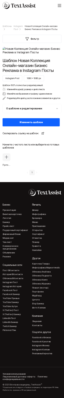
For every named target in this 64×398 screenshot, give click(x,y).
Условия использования (14, 374)
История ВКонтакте (13, 274)
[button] (32, 108)
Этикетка (37, 238)
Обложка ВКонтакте (13, 278)
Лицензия (36, 321)
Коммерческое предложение (10, 247)
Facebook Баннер (11, 294)
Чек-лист (7, 242)
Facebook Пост (10, 290)
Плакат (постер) (40, 287)
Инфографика (39, 214)
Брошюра (37, 218)
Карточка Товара (40, 263)
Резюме (7, 256)
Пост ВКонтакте (11, 270)
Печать (36, 204)
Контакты (37, 325)
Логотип (7, 218)
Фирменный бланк (12, 234)
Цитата (36, 299)
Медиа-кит (8, 238)
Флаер (35, 210)
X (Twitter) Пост (11, 310)
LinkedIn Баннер (10, 322)
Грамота (36, 246)
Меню (35, 222)
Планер (35, 242)
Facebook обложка (41, 337)
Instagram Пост (10, 282)
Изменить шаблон (31, 122)
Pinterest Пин (9, 330)
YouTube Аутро (10, 306)
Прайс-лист (8, 226)
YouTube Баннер (11, 302)
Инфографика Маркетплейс (46, 267)
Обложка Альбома (41, 271)
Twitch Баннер (10, 326)
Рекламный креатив (42, 353)
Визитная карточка (12, 214)
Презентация (9, 210)
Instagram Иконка (40, 345)
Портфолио (38, 291)
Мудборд (37, 295)
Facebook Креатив (41, 341)
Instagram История (12, 286)
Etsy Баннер (38, 303)
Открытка (37, 230)
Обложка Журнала (41, 283)
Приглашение (39, 226)
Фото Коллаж (39, 307)
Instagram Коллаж (41, 349)
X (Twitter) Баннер (12, 314)
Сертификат (38, 234)
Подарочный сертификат (15, 230)
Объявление (9, 252)
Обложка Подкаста (42, 275)
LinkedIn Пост (9, 318)
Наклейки (36, 250)
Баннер (6, 222)
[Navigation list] (59, 5)
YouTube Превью (11, 298)
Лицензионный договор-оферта (19, 376)
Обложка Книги (39, 279)
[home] (19, 5)
